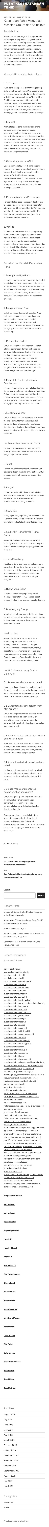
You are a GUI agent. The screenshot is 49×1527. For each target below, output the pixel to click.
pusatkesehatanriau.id (13, 1003)
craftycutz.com (30, 1093)
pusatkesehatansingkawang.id (17, 1059)
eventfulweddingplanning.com (17, 1156)
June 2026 (8, 1425)
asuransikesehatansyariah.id (16, 972)
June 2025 (8, 1486)
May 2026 (8, 1430)
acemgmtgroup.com (13, 1109)
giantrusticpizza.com (24, 1177)
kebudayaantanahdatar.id (15, 1078)
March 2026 (9, 1440)
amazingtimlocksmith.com (15, 1124)
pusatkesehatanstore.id (14, 975)
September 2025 (11, 1471)
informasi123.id (26, 1187)
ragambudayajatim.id (13, 1068)
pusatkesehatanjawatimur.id (16, 987)
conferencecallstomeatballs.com (18, 1180)
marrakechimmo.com (13, 1128)
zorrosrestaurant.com (13, 1100)
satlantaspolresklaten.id (14, 1087)
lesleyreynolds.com (12, 1152)
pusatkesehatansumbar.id (15, 994)
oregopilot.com (21, 1162)
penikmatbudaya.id (24, 1072)
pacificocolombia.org (13, 1146)
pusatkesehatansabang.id (15, 1019)
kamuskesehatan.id (32, 1134)
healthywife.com (11, 1121)
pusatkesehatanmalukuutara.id (17, 1012)
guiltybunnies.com (36, 1106)
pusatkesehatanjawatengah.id (17, 1000)
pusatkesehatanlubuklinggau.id (18, 1043)
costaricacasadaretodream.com (18, 1165)
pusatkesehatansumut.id (15, 991)
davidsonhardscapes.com (15, 1103)
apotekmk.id (9, 1065)
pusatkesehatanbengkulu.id (16, 1006)
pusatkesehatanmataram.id (16, 1053)
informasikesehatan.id (14, 1134)
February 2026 (10, 1445)
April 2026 (8, 1435)
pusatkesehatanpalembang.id (17, 1040)
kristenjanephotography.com (16, 1174)
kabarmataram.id (33, 1137)
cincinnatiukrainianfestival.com (18, 1115)
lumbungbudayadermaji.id (15, 1075)
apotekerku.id (38, 1062)
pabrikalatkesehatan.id (14, 978)
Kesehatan (12, 844)
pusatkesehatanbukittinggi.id (17, 1031)
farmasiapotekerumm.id (14, 1137)
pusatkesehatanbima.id (14, 1056)
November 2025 (11, 1460)
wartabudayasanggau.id (14, 1081)
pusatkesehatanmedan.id (15, 1022)
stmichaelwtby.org (12, 1184)
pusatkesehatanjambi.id (34, 1003)
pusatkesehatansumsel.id (15, 997)
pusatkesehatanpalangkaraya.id (18, 1062)
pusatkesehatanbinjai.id (14, 1025)
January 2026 (10, 1450)
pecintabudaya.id (35, 1065)
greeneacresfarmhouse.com (16, 1112)
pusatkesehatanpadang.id (15, 1028)
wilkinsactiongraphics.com (15, 1106)
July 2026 (8, 1420)
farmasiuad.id (21, 1065)
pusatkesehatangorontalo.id (16, 1015)
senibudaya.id (10, 1072)
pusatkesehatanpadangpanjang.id (19, 1034)
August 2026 (9, 1414)
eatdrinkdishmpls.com (14, 1093)
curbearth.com (34, 1143)
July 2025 (8, 1481)
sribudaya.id (30, 1081)
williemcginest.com (30, 1096)
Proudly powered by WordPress (16, 1521)
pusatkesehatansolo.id (14, 1047)
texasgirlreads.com (12, 1096)
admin (28, 17)
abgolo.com (9, 1162)
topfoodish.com (30, 1146)
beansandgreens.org (32, 1140)
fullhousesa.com (11, 1118)
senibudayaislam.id (35, 1075)
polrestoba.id (9, 1131)
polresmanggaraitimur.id (34, 1128)
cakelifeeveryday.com (13, 1140)
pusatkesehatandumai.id (15, 1037)
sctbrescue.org (36, 1174)
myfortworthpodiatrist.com (16, 1168)
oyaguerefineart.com (28, 1118)
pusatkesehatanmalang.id (15, 1050)
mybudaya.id (32, 1078)
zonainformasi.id (11, 1187)
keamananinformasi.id (30, 1184)
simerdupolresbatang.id (14, 1084)
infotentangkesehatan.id (27, 1131)
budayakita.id (28, 1068)
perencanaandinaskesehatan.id (17, 981)
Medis (6, 1507)
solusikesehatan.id (12, 969)
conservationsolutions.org (15, 1143)
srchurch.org (9, 1177)
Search (7, 890)
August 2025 (9, 1476)
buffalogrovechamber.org (15, 1090)
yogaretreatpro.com (13, 1171)
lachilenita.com (33, 1159)
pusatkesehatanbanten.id (15, 984)
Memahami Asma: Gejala (15, 928)
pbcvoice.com (25, 1121)
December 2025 (11, 1455)
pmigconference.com (22, 1149)
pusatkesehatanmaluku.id (15, 1009)
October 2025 (10, 1466)
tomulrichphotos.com (31, 1152)
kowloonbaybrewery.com (15, 1159)
